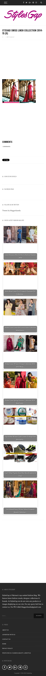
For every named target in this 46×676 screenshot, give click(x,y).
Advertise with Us (8, 635)
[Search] (41, 2)
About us (5, 630)
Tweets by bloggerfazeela (11, 210)
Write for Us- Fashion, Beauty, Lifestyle (16, 653)
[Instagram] (36, 3)
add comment (10, 37)
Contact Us (6, 639)
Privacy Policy (7, 648)
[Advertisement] (23, 61)
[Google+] (30, 3)
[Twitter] (26, 3)
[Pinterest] (33, 3)
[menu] (5, 2)
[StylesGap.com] (23, 15)
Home (4, 644)
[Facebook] (23, 3)
